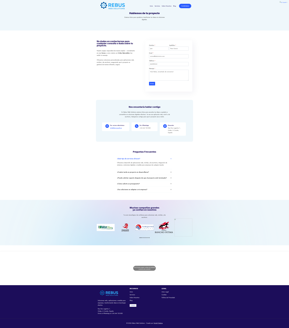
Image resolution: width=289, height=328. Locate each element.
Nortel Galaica (158, 323)
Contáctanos (185, 6)
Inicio (151, 6)
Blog (174, 6)
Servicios (157, 6)
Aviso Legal (165, 292)
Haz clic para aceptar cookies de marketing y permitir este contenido (144, 268)
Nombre (152, 45)
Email (151, 53)
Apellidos (172, 45)
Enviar (152, 84)
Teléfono (152, 61)
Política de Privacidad (168, 298)
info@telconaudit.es (116, 128)
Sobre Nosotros (166, 6)
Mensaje (152, 68)
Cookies (164, 295)
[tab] (139, 237)
